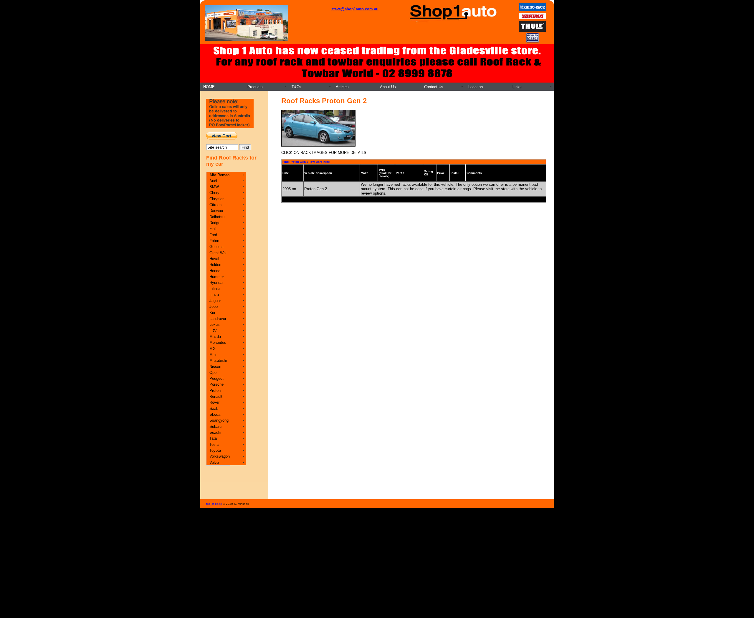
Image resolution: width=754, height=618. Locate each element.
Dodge (214, 223)
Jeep (213, 306)
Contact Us (433, 87)
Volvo (214, 462)
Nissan (215, 366)
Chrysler (216, 199)
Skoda (214, 414)
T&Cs (296, 87)
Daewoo (216, 210)
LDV (213, 330)
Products (255, 87)
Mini (212, 354)
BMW (214, 187)
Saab (213, 408)
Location (475, 87)
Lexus (214, 324)
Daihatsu (216, 217)
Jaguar (215, 300)
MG (212, 348)
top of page (214, 503)
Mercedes (217, 342)
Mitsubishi (218, 360)
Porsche (216, 384)
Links (517, 87)
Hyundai (216, 282)
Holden (215, 264)
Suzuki (215, 432)
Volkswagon (219, 456)
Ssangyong (219, 420)
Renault (215, 396)
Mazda (215, 336)
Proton (215, 390)
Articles (342, 87)
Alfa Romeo (219, 175)
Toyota (215, 450)
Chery (214, 192)
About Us (388, 87)
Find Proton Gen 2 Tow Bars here (306, 161)
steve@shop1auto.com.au (354, 9)
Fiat (212, 228)
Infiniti (214, 288)
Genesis (216, 246)
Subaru (215, 426)
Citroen (215, 205)
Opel (213, 372)
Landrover (217, 318)
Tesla (214, 444)
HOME (209, 87)
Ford (213, 235)
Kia (212, 312)
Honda (214, 271)
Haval (214, 259)
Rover (214, 402)
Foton (214, 241)
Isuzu (214, 294)
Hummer (216, 277)
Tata (213, 438)
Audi (213, 181)
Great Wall (218, 253)
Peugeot (216, 378)
